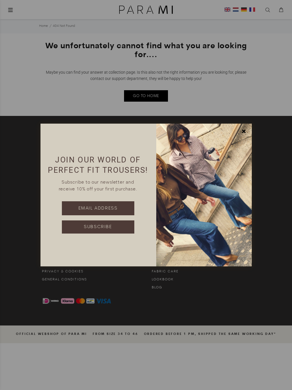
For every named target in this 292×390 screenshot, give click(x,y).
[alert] (146, 195)
